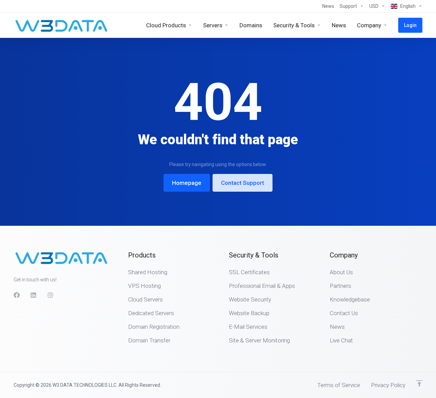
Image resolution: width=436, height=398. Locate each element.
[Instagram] (50, 295)
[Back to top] (419, 383)
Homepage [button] (186, 182)
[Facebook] (16, 295)
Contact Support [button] (242, 182)
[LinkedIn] (33, 295)
